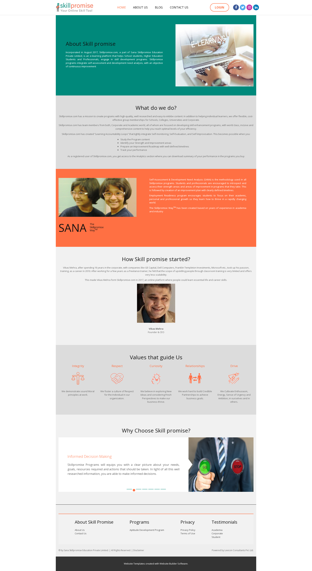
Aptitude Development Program (147, 530)
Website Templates (134, 563)
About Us (140, 7)
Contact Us (179, 7)
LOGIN (219, 7)
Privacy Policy (188, 530)
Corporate (217, 533)
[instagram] (249, 7)
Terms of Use (188, 533)
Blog (159, 7)
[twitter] (243, 7)
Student (216, 537)
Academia (217, 530)
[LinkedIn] (256, 7)
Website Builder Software (174, 563)
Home (121, 7)
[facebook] (236, 7)
